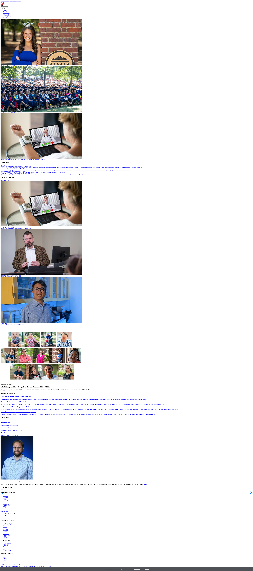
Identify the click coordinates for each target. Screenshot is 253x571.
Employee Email (6, 535)
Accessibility (43, 566)
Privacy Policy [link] (137, 569)
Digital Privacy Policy (5, 566)
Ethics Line (49, 566)
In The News (6, 14)
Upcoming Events (7, 16)
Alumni (4, 546)
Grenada (5, 559)
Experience (5, 530)
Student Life (5, 498)
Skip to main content (16, 1)
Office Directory (6, 504)
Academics (5, 496)
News (4, 506)
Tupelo (4, 557)
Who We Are (6, 500)
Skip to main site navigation (6, 1)
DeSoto (4, 555)
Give (4, 508)
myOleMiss (5, 529)
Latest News (5, 10)
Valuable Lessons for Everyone (7, 390)
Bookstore (5, 537)
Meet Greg (146, 484)
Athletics (5, 502)
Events (4, 507)
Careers (4, 536)
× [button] (251, 568)
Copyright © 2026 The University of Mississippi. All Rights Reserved (15, 564)
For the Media (6, 15)
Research (5, 11)
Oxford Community (7, 550)
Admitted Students (7, 543)
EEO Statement (37, 566)
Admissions (5, 497)
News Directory (6, 17)
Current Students (6, 544)
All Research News (5, 180)
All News (3, 165)
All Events (3, 489)
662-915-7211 (6, 515)
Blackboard (5, 531)
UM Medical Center (7, 561)
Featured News (6, 13)
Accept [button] (147, 569)
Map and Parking (6, 517)
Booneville (5, 558)
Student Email (6, 534)
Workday (5, 532)
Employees (5, 545)
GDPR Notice (31, 566)
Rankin (4, 560)
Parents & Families (7, 548)
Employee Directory (7, 505)
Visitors (4, 549)
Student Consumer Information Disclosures (19, 566)
